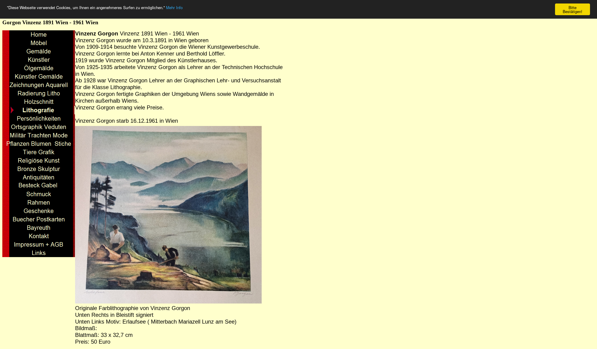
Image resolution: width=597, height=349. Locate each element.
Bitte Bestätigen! (572, 9)
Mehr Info (174, 7)
